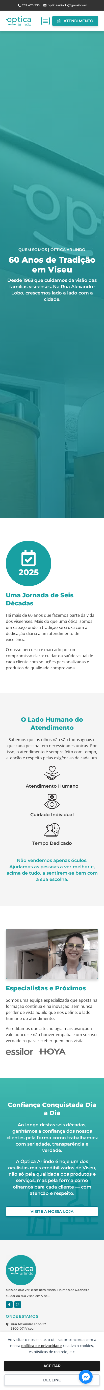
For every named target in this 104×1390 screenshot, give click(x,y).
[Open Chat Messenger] (86, 1377)
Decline (52, 1380)
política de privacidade (41, 1345)
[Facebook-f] (9, 1304)
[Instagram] (17, 1304)
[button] (45, 21)
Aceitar (52, 1365)
